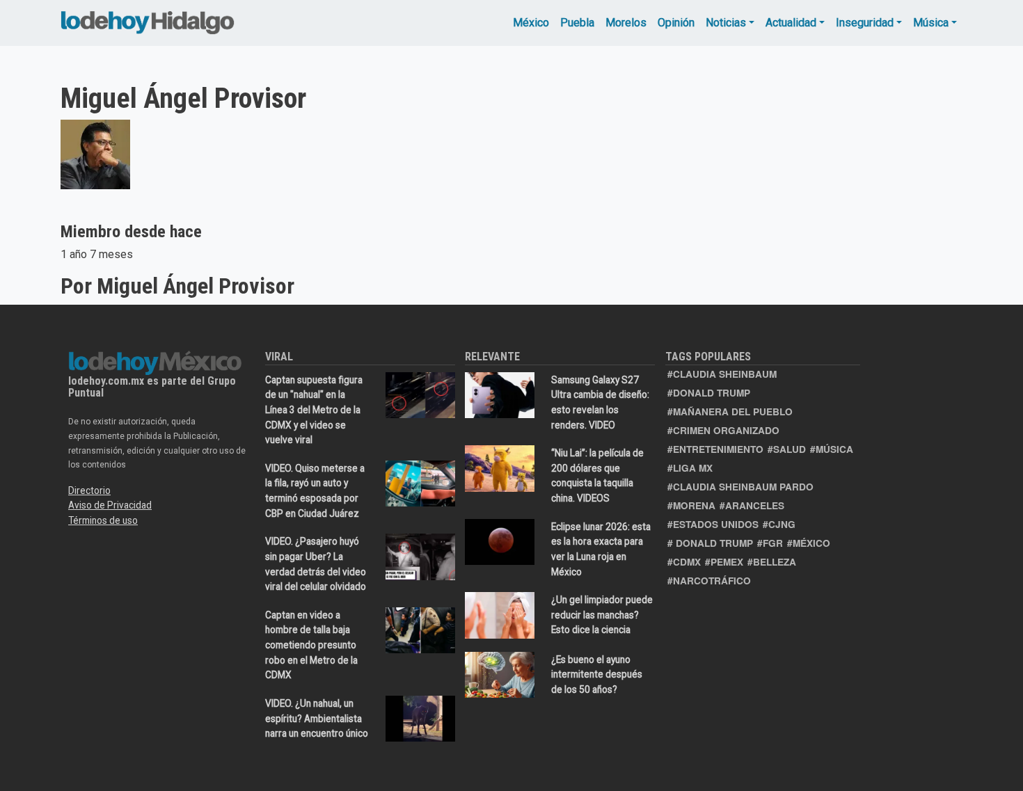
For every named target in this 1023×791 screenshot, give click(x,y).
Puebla (577, 22)
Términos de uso (103, 520)
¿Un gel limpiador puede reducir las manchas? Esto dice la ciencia (602, 614)
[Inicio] (148, 19)
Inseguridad (865, 22)
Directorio (89, 490)
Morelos (626, 22)
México (531, 22)
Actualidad (791, 22)
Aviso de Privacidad (110, 505)
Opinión (676, 22)
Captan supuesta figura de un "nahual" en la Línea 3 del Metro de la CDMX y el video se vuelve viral (314, 409)
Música (931, 22)
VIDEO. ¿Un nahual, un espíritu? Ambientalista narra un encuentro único (316, 718)
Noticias (726, 22)
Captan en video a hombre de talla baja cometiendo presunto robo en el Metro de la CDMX (311, 644)
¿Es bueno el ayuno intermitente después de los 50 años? (596, 674)
